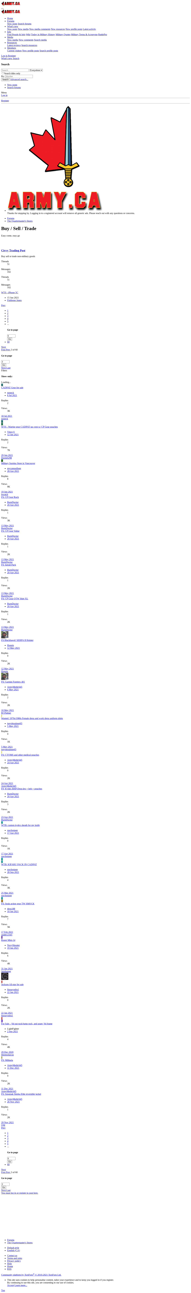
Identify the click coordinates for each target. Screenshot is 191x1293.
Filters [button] (4, 370)
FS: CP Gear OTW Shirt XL (14, 598)
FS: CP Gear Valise (10, 531)
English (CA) (13, 1250)
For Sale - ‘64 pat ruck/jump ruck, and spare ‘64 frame (26, 1023)
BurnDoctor (13, 502)
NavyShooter (13, 945)
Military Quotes (63, 34)
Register (5, 100)
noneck (10, 392)
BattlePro (102, 34)
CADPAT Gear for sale (12, 387)
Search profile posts (49, 50)
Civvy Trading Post (13, 250)
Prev (3, 305)
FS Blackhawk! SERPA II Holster (17, 640)
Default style (13, 1247)
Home (10, 18)
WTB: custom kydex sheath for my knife (20, 825)
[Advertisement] (90, 1215)
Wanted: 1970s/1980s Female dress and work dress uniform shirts (32, 718)
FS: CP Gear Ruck (10, 497)
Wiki (28, 34)
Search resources (29, 45)
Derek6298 (6, 458)
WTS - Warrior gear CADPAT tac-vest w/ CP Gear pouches (29, 427)
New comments (26, 40)
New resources (58, 29)
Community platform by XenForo (31, 1275)
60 (8, 342)
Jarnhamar (6, 971)
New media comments (39, 29)
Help (9, 1263)
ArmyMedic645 (14, 687)
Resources (12, 42)
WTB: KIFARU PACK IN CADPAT (19, 864)
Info (9, 32)
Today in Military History (43, 34)
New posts (12, 23)
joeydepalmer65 (14, 723)
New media (23, 29)
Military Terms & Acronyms (84, 34)
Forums (10, 21)
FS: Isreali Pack (8, 565)
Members (11, 48)
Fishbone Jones (14, 300)
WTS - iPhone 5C (9, 292)
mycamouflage (14, 468)
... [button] (8, 324)
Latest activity (89, 29)
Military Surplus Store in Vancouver (18, 463)
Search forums (24, 23)
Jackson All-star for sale (12, 984)
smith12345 (6, 934)
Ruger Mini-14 (8, 940)
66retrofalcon (7, 1055)
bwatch (4, 494)
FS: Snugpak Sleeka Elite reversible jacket (21, 1094)
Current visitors (14, 50)
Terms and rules (14, 1258)
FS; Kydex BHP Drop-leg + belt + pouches (21, 788)
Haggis (10, 645)
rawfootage (12, 830)
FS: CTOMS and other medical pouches (20, 755)
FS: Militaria (7, 1060)
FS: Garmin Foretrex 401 (13, 682)
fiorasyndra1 (13, 989)
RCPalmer (6, 713)
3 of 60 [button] (14, 349)
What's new (12, 26)
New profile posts (74, 29)
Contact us (12, 1255)
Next (3, 347)
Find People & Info (16, 34)
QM (3, 1125)
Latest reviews (14, 45)
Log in (4, 95)
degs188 (11, 908)
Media (10, 37)
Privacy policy (14, 1261)
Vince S (11, 432)
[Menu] (2, 8)
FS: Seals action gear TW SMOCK (17, 903)
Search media (40, 40)
